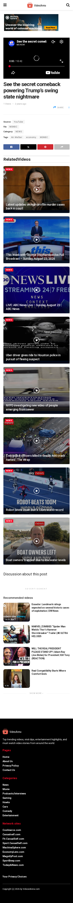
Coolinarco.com (12, 830)
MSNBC (13, 127)
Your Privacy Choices (15, 876)
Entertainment (11, 815)
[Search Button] (68, 5)
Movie (6, 789)
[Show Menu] (5, 5)
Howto (6, 802)
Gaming (7, 798)
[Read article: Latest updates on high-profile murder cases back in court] (36, 189)
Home (6, 757)
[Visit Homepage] (36, 5)
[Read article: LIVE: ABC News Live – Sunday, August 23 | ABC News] (36, 290)
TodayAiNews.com (13, 865)
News (19, 131)
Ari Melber (16, 137)
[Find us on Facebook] (3, 894)
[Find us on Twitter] (7, 894)
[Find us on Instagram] (12, 894)
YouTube (18, 122)
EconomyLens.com (13, 852)
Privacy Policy (11, 765)
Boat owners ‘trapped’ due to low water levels (36, 560)
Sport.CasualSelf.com (15, 843)
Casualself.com (11, 834)
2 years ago (20, 104)
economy (31, 137)
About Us (8, 761)
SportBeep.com (11, 860)
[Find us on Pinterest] (17, 894)
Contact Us (9, 770)
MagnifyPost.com (13, 856)
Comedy (7, 811)
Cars (5, 806)
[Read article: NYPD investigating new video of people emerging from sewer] (36, 390)
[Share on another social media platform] (62, 147)
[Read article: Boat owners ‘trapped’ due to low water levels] (36, 541)
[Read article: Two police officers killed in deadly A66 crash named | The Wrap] (36, 440)
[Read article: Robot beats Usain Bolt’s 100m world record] (36, 490)
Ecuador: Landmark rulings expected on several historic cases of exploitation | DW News (50, 607)
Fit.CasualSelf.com (13, 838)
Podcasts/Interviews (14, 793)
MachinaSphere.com (14, 847)
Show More (36, 693)
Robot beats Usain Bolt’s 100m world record (34, 510)
